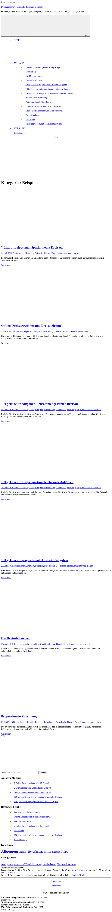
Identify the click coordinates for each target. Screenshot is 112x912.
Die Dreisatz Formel (34, 76)
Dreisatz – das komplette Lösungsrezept (43, 67)
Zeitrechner (30, 119)
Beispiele (39, 253)
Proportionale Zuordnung (36, 98)
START (17, 40)
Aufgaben (7, 864)
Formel (27, 864)
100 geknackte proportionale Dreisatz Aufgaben (46, 84)
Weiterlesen (6, 265)
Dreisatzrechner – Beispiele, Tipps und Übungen (22, 7)
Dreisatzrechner (32, 115)
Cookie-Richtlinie (79, 875)
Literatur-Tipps (32, 72)
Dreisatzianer (18, 253)
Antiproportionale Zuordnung (38, 102)
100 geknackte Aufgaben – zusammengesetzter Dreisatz (50, 93)
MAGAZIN (19, 63)
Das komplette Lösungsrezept (27, 812)
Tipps (53, 253)
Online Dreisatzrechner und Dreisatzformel (44, 111)
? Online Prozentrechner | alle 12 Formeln (43, 106)
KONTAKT (19, 133)
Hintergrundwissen (44, 864)
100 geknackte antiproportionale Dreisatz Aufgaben (48, 89)
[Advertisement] (56, 158)
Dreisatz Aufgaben (34, 80)
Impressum (56, 881)
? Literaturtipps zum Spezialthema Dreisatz (44, 124)
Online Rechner (66, 864)
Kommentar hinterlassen (67, 253)
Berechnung (48, 331)
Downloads (61, 409)
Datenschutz (56, 886)
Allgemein (29, 253)
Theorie (47, 253)
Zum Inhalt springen (10, 2)
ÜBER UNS (19, 128)
